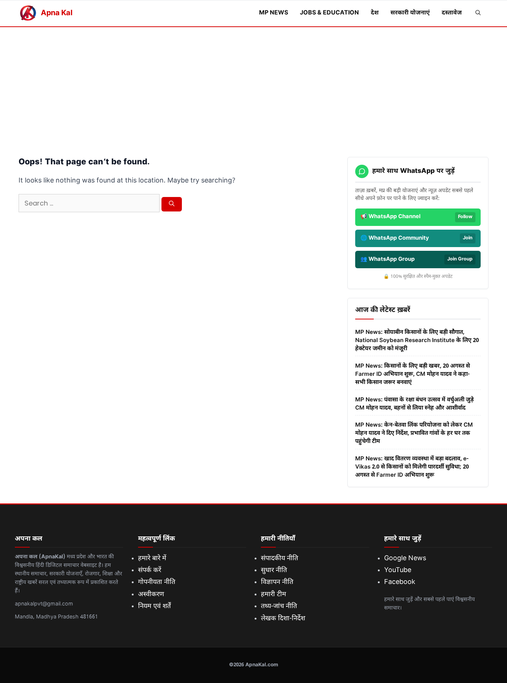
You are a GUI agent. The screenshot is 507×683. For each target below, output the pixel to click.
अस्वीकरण (151, 594)
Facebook (399, 582)
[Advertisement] (253, 83)
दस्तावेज (452, 13)
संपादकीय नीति (279, 558)
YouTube (397, 570)
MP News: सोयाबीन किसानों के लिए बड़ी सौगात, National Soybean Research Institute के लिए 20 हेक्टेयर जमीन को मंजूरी (417, 340)
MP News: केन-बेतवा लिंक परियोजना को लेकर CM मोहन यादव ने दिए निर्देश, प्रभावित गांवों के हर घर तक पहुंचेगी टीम (414, 433)
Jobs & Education (329, 13)
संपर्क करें (149, 570)
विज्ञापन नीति (277, 582)
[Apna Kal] (28, 13)
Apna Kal (56, 13)
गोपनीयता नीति (156, 582)
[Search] (171, 204)
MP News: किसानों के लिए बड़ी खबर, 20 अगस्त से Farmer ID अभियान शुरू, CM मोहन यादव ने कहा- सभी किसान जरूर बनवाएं (412, 374)
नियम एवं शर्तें (154, 606)
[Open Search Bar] (478, 13)
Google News (405, 558)
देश (375, 13)
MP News (273, 13)
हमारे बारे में (152, 558)
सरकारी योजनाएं (410, 13)
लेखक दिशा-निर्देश (283, 618)
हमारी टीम (273, 594)
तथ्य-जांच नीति (279, 606)
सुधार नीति (274, 570)
